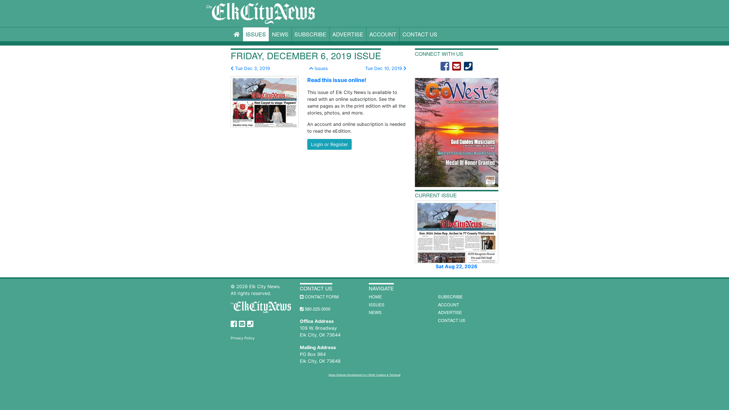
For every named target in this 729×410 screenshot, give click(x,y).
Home (375, 297)
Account (382, 34)
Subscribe (310, 34)
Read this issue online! (336, 80)
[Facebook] (445, 66)
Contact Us (419, 34)
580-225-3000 (317, 309)
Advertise (347, 34)
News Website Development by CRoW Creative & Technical (364, 374)
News (280, 34)
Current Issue (436, 195)
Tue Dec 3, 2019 (252, 68)
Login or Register (329, 144)
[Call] (468, 66)
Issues (256, 34)
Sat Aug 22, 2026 (456, 266)
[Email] (456, 66)
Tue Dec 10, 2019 (384, 68)
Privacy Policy (243, 338)
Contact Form (321, 297)
